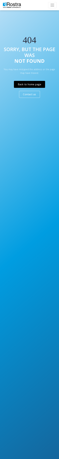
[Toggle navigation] (52, 5)
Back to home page (29, 84)
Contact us (29, 94)
